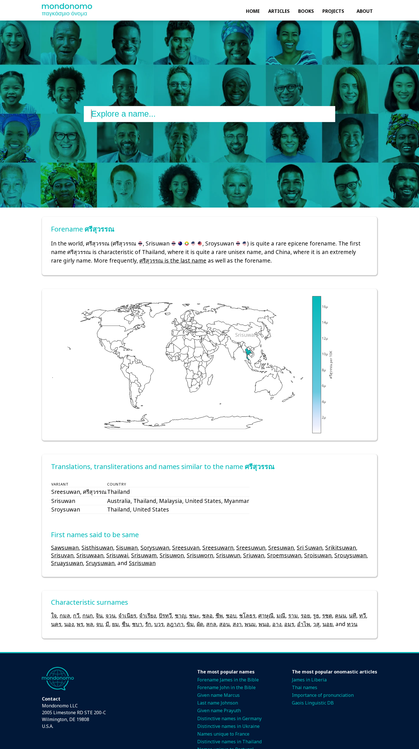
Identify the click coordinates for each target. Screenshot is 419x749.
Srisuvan (62, 555)
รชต (327, 615)
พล (89, 624)
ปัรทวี (165, 615)
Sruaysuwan (67, 563)
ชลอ (207, 615)
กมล (65, 615)
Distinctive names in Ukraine (228, 726)
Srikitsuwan (340, 547)
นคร (56, 624)
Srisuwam (144, 555)
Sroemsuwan (284, 555)
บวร (159, 624)
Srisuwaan (89, 555)
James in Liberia (309, 680)
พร (80, 624)
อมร (289, 624)
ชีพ (219, 615)
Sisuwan (127, 547)
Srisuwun (228, 555)
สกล (211, 624)
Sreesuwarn (217, 547)
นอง (69, 624)
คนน (340, 615)
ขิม (190, 624)
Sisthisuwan (97, 547)
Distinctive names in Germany (229, 718)
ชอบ (231, 615)
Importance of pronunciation (323, 695)
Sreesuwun (250, 547)
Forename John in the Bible (226, 687)
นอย (327, 624)
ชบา (137, 624)
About (365, 11)
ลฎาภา (175, 624)
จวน (110, 615)
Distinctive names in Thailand (229, 741)
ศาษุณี (266, 615)
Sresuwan (281, 547)
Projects (333, 11)
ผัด (200, 624)
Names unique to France (223, 734)
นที (352, 615)
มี (107, 624)
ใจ (54, 615)
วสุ (316, 624)
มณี (280, 615)
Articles (279, 11)
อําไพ (303, 624)
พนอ (264, 624)
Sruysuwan (100, 563)
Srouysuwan (350, 555)
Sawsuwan (65, 547)
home (253, 11)
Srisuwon (172, 555)
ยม (115, 624)
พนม (250, 624)
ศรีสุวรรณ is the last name (172, 260)
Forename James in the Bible (228, 680)
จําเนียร (127, 615)
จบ (99, 624)
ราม (293, 615)
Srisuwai (117, 555)
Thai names (304, 687)
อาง (276, 624)
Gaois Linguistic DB (313, 703)
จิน (99, 615)
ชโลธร (247, 615)
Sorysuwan (155, 547)
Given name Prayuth (219, 710)
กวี (76, 615)
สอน (224, 624)
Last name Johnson (217, 703)
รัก (148, 624)
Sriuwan (253, 555)
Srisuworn (200, 555)
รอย (305, 615)
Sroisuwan (317, 555)
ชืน (125, 624)
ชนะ (194, 615)
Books (306, 11)
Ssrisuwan (142, 563)
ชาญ (180, 615)
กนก (87, 615)
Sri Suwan (309, 547)
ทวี (362, 615)
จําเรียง (147, 615)
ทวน (352, 624)
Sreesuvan (186, 547)
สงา (237, 624)
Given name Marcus (218, 695)
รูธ (316, 615)
